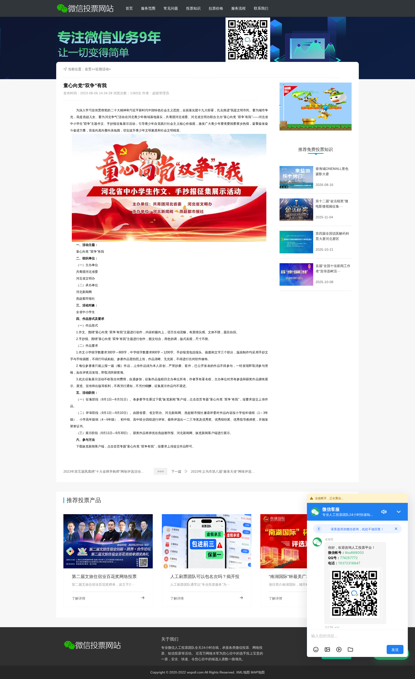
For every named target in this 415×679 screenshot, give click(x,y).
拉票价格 (216, 8)
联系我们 (261, 8)
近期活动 (102, 69)
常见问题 (171, 8)
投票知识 (193, 8)
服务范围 (148, 8)
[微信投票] (84, 8)
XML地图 (243, 672)
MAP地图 (258, 672)
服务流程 (238, 8)
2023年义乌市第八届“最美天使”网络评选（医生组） (229, 471)
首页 (129, 8)
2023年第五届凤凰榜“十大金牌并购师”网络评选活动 (102, 471)
